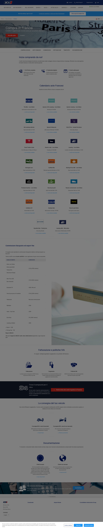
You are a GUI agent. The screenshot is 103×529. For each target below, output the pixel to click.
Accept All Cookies (89, 525)
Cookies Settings (68, 525)
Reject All (78, 525)
